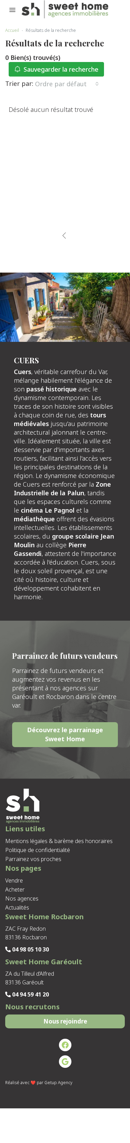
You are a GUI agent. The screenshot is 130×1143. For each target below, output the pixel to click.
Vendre (14, 880)
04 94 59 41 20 (30, 994)
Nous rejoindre (65, 1021)
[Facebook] (65, 1045)
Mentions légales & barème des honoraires (59, 841)
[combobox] (67, 84)
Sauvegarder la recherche (60, 69)
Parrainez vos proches (33, 859)
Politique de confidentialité (37, 850)
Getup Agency (58, 1083)
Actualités (17, 907)
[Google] (65, 1061)
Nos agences (21, 898)
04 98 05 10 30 (30, 949)
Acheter (15, 889)
